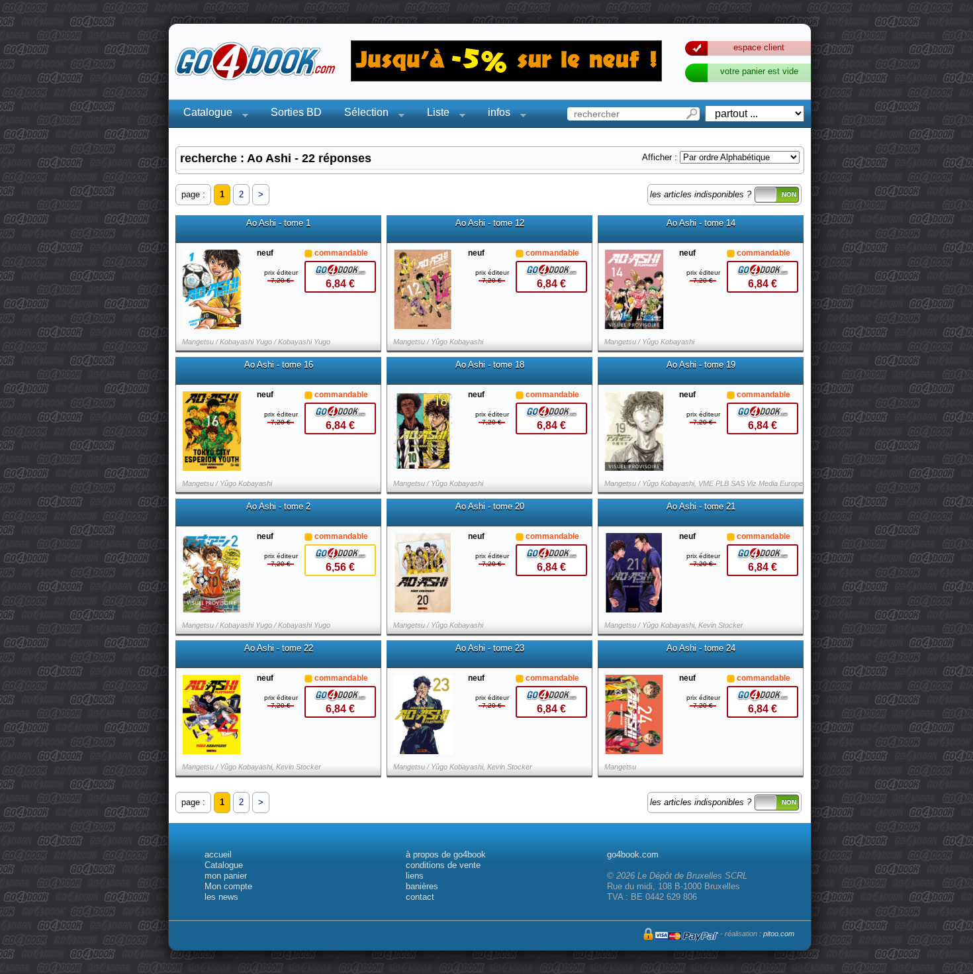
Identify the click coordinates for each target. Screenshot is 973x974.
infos (495, 114)
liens (415, 876)
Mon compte (228, 886)
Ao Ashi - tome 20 (489, 506)
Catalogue (203, 114)
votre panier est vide (759, 71)
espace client (758, 47)
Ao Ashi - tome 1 (278, 223)
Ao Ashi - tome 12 (489, 223)
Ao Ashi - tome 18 (489, 364)
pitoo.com (778, 934)
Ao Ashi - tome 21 (701, 506)
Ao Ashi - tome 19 (701, 364)
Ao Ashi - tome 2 (278, 506)
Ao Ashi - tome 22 (278, 648)
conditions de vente (443, 865)
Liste (434, 114)
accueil (218, 854)
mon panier (226, 876)
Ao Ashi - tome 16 (278, 364)
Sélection (362, 114)
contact (420, 897)
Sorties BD (296, 112)
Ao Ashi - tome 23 (489, 648)
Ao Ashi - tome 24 (701, 648)
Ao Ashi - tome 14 (701, 223)
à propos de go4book (446, 854)
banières (422, 886)
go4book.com (633, 854)
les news (221, 897)
